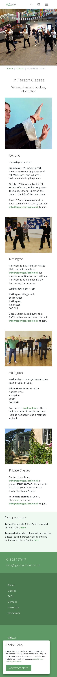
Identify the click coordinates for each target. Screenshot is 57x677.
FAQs (10, 596)
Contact (12, 601)
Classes (20, 68)
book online (29, 408)
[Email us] (38, 4)
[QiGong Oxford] (12, 637)
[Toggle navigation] (47, 4)
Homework (14, 613)
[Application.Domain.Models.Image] (11, 4)
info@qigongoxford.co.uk (23, 207)
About (11, 585)
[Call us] (31, 4)
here (16, 500)
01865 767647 (16, 559)
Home (10, 68)
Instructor (13, 607)
